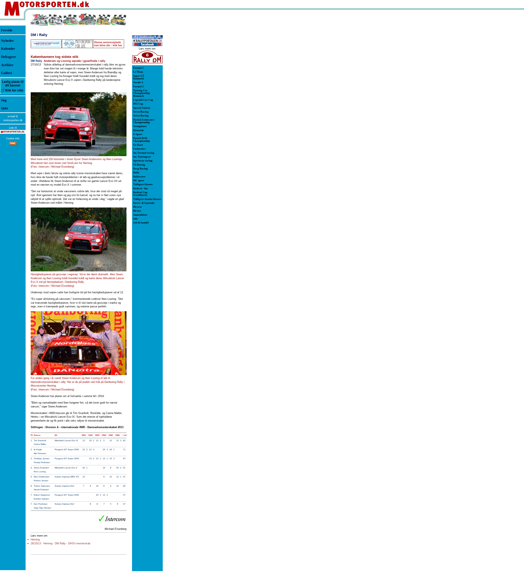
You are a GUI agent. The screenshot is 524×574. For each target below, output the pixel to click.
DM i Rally (39, 35)
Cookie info (12, 138)
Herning (35, 539)
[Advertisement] (184, 74)
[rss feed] (13, 143)
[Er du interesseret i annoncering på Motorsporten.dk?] (13, 93)
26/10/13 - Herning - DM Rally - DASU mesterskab (60, 543)
